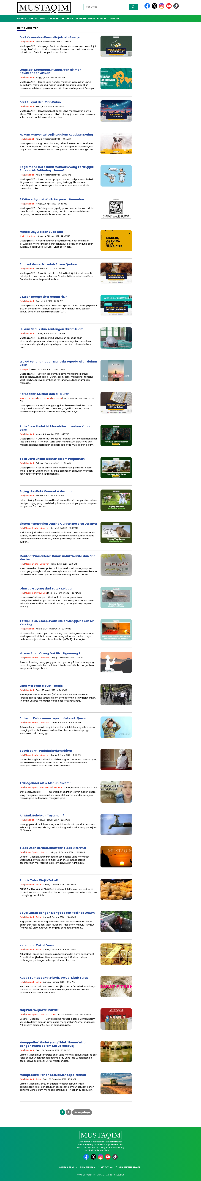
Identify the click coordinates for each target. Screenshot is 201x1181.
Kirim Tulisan (87, 1167)
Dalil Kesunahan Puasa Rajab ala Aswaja (50, 37)
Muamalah (30, 593)
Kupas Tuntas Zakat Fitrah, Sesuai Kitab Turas (54, 978)
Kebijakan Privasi (129, 1167)
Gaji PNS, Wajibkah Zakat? (39, 1010)
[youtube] (169, 8)
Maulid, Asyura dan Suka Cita (41, 232)
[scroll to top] (192, 1176)
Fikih (43, 18)
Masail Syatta (31, 528)
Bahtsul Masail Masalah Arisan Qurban (48, 264)
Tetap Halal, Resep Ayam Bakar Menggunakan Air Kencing (57, 622)
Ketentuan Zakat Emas (37, 945)
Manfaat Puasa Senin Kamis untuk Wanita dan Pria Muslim (57, 557)
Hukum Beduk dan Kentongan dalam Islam (51, 329)
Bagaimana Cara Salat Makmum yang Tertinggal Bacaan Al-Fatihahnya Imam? (57, 168)
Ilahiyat (47, 398)
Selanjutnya (82, 1112)
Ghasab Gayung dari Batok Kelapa (46, 588)
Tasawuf (53, 18)
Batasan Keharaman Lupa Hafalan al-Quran (53, 718)
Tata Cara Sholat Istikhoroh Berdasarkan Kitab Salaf (55, 428)
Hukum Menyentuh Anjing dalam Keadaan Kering (56, 134)
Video (91, 18)
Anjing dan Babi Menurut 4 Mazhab (46, 491)
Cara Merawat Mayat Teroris (41, 686)
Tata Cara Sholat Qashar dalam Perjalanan (52, 459)
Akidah (33, 18)
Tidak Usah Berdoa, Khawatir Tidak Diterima (53, 848)
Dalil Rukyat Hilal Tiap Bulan (40, 102)
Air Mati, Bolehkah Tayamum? (42, 815)
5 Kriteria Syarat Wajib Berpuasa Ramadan (52, 199)
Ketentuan (107, 1167)
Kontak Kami (66, 1167)
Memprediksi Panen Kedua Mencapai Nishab (53, 1075)
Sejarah (81, 18)
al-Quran (67, 18)
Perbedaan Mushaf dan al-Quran (45, 394)
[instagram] (162, 8)
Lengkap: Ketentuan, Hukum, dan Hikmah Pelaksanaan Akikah (50, 71)
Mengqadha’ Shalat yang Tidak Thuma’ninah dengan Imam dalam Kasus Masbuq (53, 1044)
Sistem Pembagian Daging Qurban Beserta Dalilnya (58, 524)
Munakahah (46, 787)
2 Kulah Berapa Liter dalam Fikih (43, 297)
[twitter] (155, 8)
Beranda (21, 18)
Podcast (102, 18)
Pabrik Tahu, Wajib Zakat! (39, 880)
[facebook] (147, 8)
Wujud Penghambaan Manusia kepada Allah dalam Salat (58, 363)
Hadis (22, 236)
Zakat (38, 884)
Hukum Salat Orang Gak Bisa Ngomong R (50, 653)
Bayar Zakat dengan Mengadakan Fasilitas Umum (57, 913)
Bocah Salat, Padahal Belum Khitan (46, 751)
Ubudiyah (30, 41)
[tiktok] (176, 8)
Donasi (114, 18)
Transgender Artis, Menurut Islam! (45, 783)
